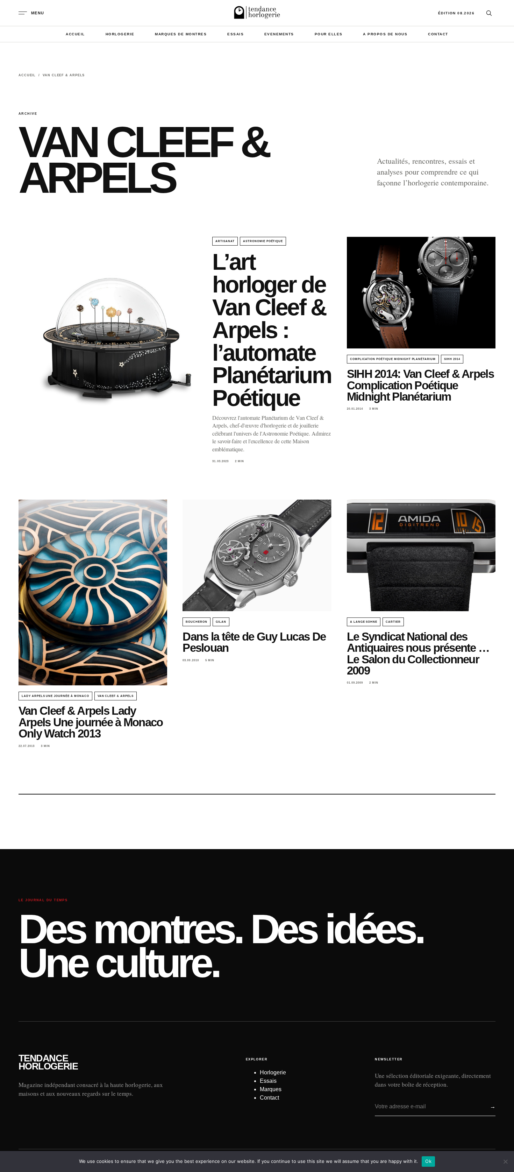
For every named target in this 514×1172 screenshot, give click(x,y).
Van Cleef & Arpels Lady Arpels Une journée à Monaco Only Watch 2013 (91, 722)
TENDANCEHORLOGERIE (48, 1062)
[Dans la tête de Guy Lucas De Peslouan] (257, 555)
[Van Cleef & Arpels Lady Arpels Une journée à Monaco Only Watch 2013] (93, 593)
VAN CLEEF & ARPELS (116, 696)
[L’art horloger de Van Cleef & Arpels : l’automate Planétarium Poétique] (108, 348)
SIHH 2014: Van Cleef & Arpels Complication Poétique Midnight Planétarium (420, 385)
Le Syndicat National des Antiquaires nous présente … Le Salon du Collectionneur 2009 (418, 653)
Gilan (221, 621)
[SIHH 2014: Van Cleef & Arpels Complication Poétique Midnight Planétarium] (421, 292)
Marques (270, 1089)
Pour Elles (329, 34)
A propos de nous (385, 34)
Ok (428, 1161)
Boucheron (196, 621)
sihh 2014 (452, 359)
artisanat (225, 241)
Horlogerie (120, 34)
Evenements (279, 34)
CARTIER (393, 621)
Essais (235, 34)
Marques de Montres (181, 34)
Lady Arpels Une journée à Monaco (55, 696)
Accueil (75, 34)
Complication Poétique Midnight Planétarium (393, 359)
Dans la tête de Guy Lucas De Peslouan (254, 642)
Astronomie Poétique (263, 241)
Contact (438, 34)
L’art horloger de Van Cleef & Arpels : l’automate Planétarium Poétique (271, 330)
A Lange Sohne (363, 621)
